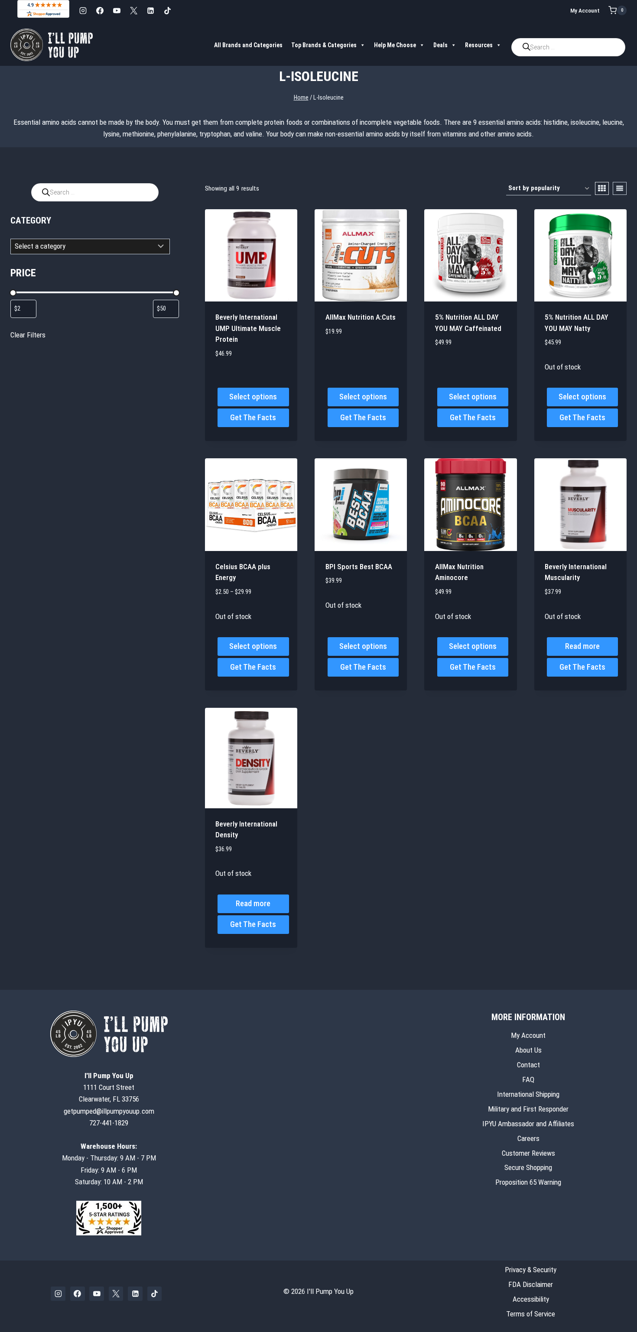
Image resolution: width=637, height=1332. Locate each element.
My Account (585, 10)
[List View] (620, 188)
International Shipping (528, 1094)
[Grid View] (602, 188)
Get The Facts (253, 417)
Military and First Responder (528, 1109)
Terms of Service (530, 1313)
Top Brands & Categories (324, 45)
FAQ (528, 1079)
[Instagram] (82, 10)
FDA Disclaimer (530, 1284)
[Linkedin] (150, 10)
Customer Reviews (528, 1153)
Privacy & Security (530, 1269)
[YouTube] (116, 10)
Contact (528, 1064)
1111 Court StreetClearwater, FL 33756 (109, 1087)
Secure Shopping (528, 1167)
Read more (582, 646)
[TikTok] (167, 10)
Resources (479, 45)
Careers (528, 1138)
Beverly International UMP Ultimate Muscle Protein (248, 328)
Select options (253, 396)
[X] (133, 10)
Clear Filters (28, 335)
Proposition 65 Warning (528, 1182)
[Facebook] (99, 10)
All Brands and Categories (248, 45)
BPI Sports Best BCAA (358, 566)
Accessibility (531, 1299)
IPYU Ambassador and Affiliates (528, 1123)
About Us (528, 1050)
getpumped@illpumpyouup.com (109, 1111)
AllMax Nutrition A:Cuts (360, 317)
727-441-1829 (108, 1122)
